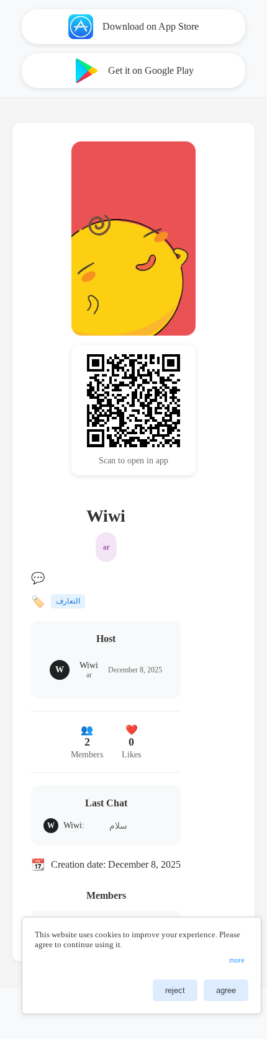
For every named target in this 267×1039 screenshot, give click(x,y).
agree (226, 990)
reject (175, 990)
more (237, 960)
